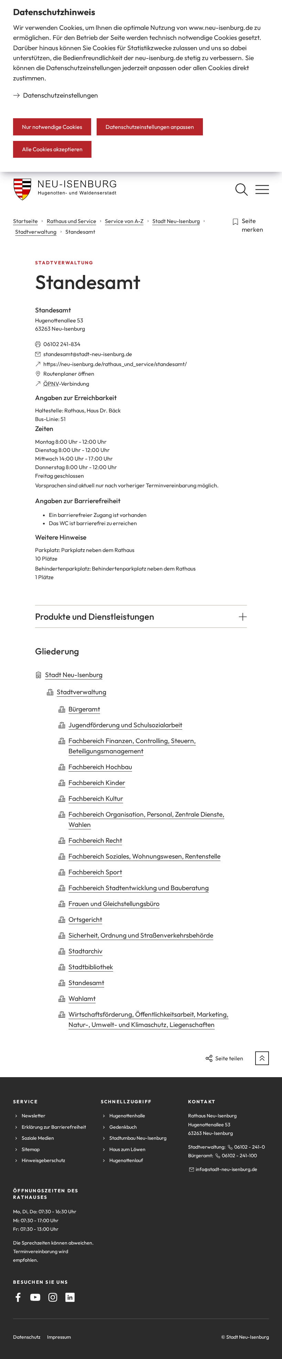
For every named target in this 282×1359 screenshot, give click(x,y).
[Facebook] (18, 1297)
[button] (141, 616)
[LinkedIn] (70, 1297)
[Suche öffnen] (241, 189)
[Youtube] (35, 1297)
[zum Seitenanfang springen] (262, 1058)
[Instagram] (53, 1297)
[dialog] (141, 86)
